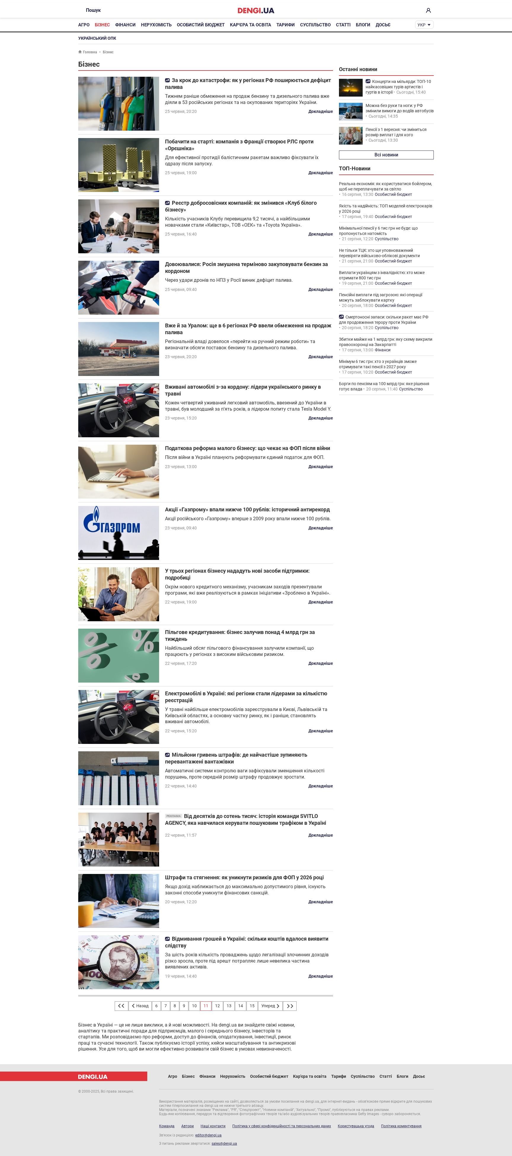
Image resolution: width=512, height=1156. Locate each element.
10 (194, 1005)
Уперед (268, 1005)
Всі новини (386, 155)
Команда (167, 1126)
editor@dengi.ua (208, 1135)
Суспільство (315, 25)
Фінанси (125, 25)
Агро (83, 25)
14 (240, 1005)
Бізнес (102, 25)
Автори (187, 1126)
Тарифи (285, 25)
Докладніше (320, 111)
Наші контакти (213, 1126)
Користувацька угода (356, 1126)
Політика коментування (401, 1126)
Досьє (383, 25)
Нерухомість (156, 25)
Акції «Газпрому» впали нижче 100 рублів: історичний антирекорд (247, 509)
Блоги (363, 25)
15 (252, 1005)
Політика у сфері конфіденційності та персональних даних (281, 1126)
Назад (141, 1005)
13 (229, 1005)
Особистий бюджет (201, 25)
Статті (343, 25)
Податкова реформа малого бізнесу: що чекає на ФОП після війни (247, 448)
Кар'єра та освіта (250, 25)
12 (217, 1005)
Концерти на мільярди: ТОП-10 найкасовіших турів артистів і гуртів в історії (398, 87)
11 (206, 1005)
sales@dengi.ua (224, 1143)
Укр (421, 25)
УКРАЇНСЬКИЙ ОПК (97, 38)
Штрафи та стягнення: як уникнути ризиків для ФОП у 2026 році (244, 877)
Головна (90, 52)
